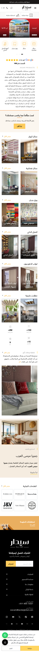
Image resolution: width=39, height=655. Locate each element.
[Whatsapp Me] (5, 636)
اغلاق (10, 648)
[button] (3, 136)
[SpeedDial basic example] (5, 635)
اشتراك (11, 564)
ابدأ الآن (19, 126)
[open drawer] (35, 8)
